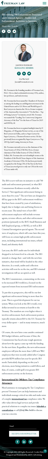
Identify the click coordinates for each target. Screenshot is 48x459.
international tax (19, 399)
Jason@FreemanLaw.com (24, 82)
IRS (7, 180)
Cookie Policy (39, 452)
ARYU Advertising (35, 455)
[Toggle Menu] (44, 3)
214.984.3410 (24, 79)
